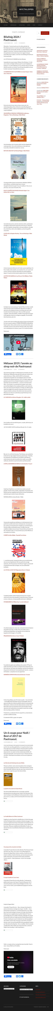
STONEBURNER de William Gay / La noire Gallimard (16, 602)
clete (15, 43)
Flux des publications (40, 992)
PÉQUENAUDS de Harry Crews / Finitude (14, 636)
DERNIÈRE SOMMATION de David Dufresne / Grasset (17, 674)
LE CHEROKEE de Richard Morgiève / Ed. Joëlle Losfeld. (17, 397)
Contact (40, 25)
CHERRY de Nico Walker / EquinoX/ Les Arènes (15, 535)
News (28, 25)
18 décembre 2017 (8, 742)
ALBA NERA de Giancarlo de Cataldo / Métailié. (42, 84)
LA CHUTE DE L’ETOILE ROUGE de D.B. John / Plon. (43, 103)
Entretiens (22, 25)
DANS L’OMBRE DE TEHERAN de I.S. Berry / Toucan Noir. (42, 60)
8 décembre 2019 (8, 369)
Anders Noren (42, 1006)
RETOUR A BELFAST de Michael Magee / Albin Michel (16, 150)
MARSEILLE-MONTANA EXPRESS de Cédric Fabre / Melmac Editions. (43, 72)
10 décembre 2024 (8, 43)
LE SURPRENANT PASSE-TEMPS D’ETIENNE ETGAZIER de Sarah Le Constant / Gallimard (42, 66)
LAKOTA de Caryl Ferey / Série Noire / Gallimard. (42, 51)
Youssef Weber (40, 95)
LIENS (34, 25)
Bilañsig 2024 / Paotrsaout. (12, 38)
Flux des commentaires (41, 994)
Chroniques (13, 25)
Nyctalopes (26, 9)
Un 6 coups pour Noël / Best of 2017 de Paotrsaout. (17, 736)
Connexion (38, 989)
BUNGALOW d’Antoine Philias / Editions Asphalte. (43, 55)
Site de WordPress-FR (40, 997)
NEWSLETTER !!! (45, 87)
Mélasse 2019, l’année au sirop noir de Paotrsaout (18, 365)
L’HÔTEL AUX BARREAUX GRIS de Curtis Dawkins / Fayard (18, 463)
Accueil (6, 25)
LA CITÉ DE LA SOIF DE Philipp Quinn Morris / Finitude (17, 570)
